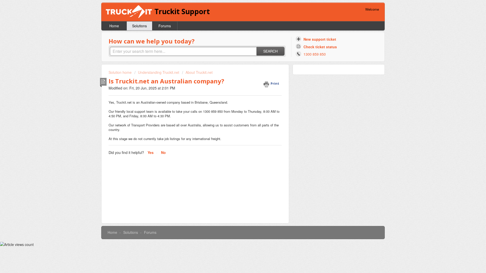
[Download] (234, 70)
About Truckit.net (199, 72)
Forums (164, 25)
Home (114, 25)
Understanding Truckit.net (158, 72)
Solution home (121, 72)
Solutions (139, 25)
